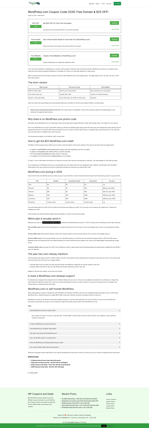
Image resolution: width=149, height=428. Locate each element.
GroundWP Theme (73, 422)
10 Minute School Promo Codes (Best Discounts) (46, 360)
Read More (110, 426)
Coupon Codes (33, 372)
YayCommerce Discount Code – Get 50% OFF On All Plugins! (49, 362)
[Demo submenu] (99, 3)
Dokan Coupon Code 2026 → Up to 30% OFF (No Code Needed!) (50, 364)
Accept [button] (104, 425)
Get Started (117, 3)
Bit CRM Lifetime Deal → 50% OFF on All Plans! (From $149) (79, 398)
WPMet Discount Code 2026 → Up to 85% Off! (75, 403)
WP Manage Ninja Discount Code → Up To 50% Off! (77, 407)
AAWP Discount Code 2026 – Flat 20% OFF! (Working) (47, 367)
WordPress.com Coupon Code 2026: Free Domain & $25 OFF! (80, 401)
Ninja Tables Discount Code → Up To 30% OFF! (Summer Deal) (80, 405)
